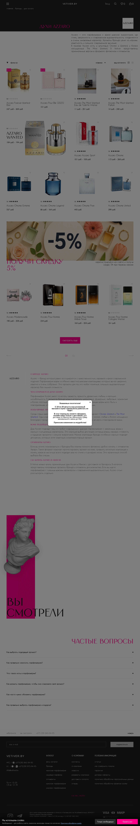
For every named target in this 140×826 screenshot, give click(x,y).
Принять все (127, 822)
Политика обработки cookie (71, 823)
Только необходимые (105, 822)
